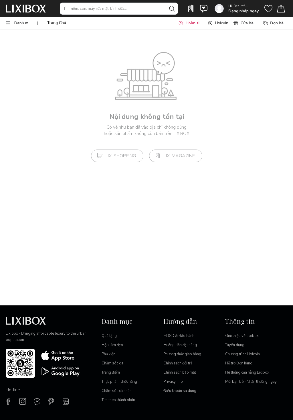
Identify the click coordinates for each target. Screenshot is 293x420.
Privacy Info (173, 381)
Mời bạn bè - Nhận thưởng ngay (251, 381)
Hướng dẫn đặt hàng (180, 345)
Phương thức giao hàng (182, 354)
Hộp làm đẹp (112, 345)
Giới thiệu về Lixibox (242, 335)
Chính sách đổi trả (178, 363)
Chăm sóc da (112, 363)
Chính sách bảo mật (179, 372)
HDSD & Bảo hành (178, 335)
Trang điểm (111, 372)
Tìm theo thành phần (118, 400)
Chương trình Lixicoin (242, 354)
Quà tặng (109, 335)
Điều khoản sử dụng (179, 390)
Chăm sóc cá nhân (117, 390)
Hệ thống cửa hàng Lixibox (247, 372)
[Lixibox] (26, 8)
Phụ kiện (108, 354)
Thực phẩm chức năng (119, 381)
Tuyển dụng (234, 345)
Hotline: (13, 390)
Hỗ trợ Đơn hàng (238, 363)
